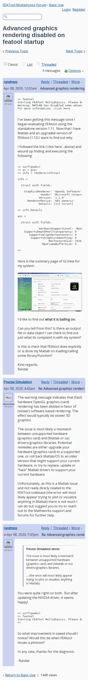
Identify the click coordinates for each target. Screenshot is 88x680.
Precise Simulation (18, 382)
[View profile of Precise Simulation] (8, 399)
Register (78, 9)
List (30, 64)
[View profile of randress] (8, 99)
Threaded (48, 64)
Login (66, 9)
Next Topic (74, 51)
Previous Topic (16, 51)
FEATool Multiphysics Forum (24, 5)
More (75, 82)
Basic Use (56, 5)
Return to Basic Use (20, 675)
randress (10, 82)
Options (75, 70)
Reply (45, 82)
